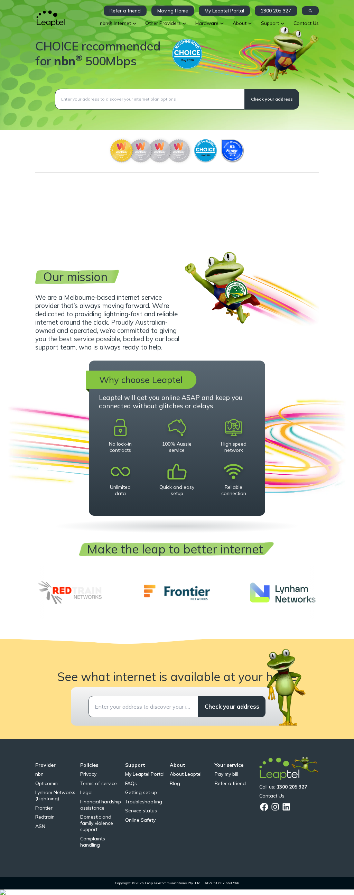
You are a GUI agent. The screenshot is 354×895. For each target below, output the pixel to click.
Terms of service (98, 783)
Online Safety (140, 820)
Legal (86, 792)
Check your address (272, 99)
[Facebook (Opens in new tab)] (264, 807)
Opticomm (46, 783)
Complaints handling (92, 842)
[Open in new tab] (71, 592)
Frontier (44, 808)
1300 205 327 (276, 11)
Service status (141, 811)
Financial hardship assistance (100, 805)
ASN (40, 826)
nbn (39, 774)
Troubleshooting (143, 802)
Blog (175, 783)
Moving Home (172, 11)
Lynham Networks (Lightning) (55, 795)
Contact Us (272, 796)
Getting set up (141, 792)
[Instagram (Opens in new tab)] (275, 807)
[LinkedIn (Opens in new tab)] (286, 807)
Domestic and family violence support (96, 823)
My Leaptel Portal (224, 11)
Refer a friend (125, 11)
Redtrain (45, 817)
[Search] (310, 10)
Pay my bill (226, 774)
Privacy (88, 774)
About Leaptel (186, 774)
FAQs (131, 783)
